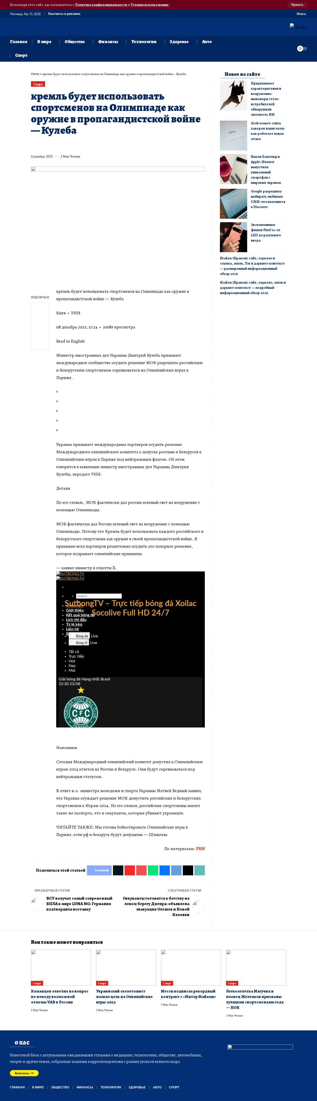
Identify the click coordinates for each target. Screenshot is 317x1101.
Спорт (38, 84)
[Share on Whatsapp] (71, 145)
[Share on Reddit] (98, 145)
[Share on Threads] (126, 145)
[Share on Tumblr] (89, 145)
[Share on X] (43, 145)
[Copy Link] (135, 145)
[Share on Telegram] (116, 145)
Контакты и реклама (64, 13)
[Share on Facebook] (34, 145)
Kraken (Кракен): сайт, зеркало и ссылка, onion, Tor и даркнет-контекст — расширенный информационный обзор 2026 (252, 266)
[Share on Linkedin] (80, 145)
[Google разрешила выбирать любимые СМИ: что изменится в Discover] (233, 204)
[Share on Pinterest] (61, 145)
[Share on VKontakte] (107, 145)
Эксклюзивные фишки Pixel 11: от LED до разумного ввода (266, 232)
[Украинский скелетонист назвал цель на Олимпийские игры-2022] (126, 968)
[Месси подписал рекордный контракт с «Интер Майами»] (191, 968)
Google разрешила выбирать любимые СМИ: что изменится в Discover (268, 199)
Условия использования (150, 4)
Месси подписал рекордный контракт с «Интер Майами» (188, 993)
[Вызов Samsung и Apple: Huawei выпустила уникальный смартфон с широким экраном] (233, 169)
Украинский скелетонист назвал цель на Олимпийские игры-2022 (124, 996)
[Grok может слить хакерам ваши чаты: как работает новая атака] (233, 136)
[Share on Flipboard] (52, 145)
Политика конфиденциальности (101, 4)
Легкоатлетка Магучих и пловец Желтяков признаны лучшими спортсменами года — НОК (255, 999)
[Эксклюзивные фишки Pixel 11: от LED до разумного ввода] (233, 237)
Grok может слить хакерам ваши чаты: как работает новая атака (268, 131)
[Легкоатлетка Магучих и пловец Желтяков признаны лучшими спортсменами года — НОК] (256, 968)
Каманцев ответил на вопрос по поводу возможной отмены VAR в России (59, 996)
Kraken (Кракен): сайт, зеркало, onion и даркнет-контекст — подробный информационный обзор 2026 (253, 287)
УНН (200, 849)
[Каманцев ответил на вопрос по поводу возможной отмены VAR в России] (61, 968)
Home (35, 74)
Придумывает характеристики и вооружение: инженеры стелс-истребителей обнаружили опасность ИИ (266, 99)
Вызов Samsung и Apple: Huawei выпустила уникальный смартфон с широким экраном (266, 169)
